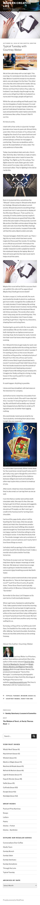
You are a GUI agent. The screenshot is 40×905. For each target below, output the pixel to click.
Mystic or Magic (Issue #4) (12, 762)
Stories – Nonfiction (10, 830)
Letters (6, 817)
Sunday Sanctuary (9, 860)
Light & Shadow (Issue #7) (12, 775)
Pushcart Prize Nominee (12, 809)
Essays (5, 813)
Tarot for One (27, 698)
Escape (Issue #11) (9, 792)
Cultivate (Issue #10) (10, 787)
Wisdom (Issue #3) (28, 695)
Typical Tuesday (13, 695)
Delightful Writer (28, 43)
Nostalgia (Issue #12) (10, 796)
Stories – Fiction (9, 826)
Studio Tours (7, 847)
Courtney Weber (13, 698)
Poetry (5, 821)
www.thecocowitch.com (18, 682)
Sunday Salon (8, 855)
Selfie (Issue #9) (9, 783)
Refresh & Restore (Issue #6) (13, 770)
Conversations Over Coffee (13, 843)
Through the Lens (9, 868)
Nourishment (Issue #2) (11, 754)
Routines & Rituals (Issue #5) (13, 766)
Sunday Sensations (10, 864)
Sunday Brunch (8, 851)
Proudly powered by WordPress (13, 900)
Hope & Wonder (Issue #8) (12, 779)
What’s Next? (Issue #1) (11, 749)
